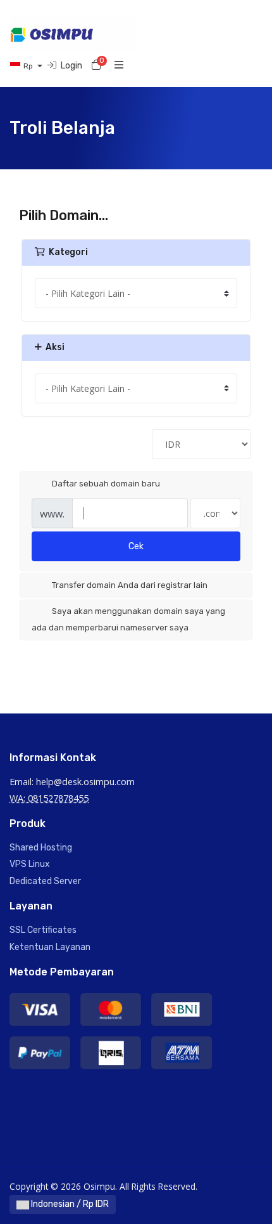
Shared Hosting (40, 847)
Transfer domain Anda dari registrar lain (129, 585)
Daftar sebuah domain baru (106, 483)
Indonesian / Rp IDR (69, 1204)
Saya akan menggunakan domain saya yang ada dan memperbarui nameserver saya (128, 619)
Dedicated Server (45, 881)
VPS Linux (29, 864)
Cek (136, 546)
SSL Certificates (43, 930)
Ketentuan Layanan (49, 947)
